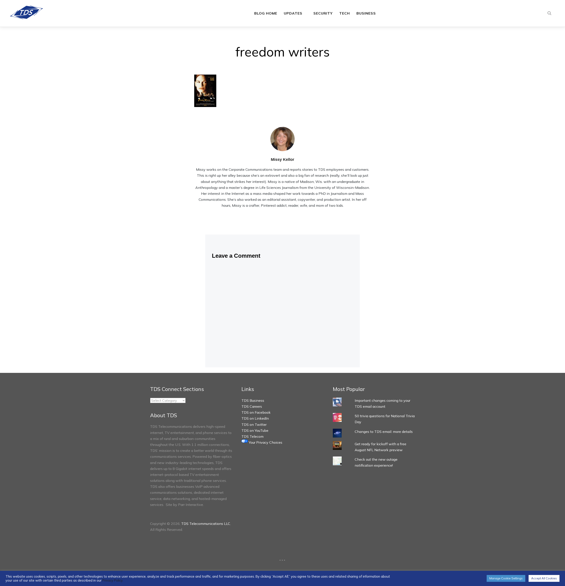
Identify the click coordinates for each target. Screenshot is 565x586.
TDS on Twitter (254, 424)
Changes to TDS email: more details (384, 431)
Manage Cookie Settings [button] (506, 578)
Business (366, 13)
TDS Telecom (252, 436)
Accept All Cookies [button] (544, 578)
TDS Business (252, 400)
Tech (344, 13)
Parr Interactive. (191, 504)
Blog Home (265, 13)
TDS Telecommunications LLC (205, 523)
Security (323, 13)
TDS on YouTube (254, 430)
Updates (293, 13)
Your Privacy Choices (265, 442)
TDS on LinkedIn (255, 418)
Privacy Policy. (112, 580)
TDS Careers (251, 406)
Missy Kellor (282, 159)
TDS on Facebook (256, 412)
